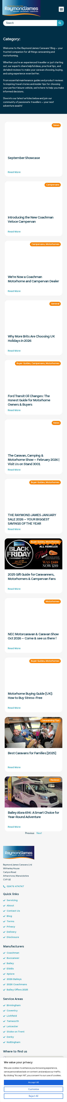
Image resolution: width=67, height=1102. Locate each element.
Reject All (33, 1096)
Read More (14, 172)
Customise (33, 1089)
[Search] (60, 23)
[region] (33, 1079)
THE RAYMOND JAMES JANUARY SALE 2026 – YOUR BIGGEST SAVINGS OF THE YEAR (32, 519)
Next (39, 833)
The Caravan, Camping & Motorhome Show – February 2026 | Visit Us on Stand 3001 (33, 460)
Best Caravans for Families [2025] (32, 753)
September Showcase (24, 158)
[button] (61, 9)
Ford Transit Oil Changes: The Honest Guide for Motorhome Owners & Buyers (29, 400)
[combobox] (30, 23)
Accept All (33, 1082)
